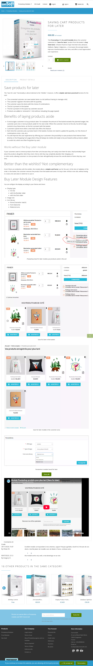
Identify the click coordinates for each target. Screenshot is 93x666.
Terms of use (28, 635)
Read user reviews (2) (57, 70)
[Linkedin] (81, 650)
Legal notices (28, 632)
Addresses (51, 641)
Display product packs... (62, 600)
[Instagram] (77, 650)
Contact (45, 4)
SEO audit (37, 4)
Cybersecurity (29, 649)
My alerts (50, 646)
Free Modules (5, 635)
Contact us (28, 652)
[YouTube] (73, 650)
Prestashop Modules (24, 4)
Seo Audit (4, 638)
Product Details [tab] (27, 80)
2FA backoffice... (38, 600)
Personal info (51, 632)
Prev (4, 588)
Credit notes (51, 638)
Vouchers (50, 644)
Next (89, 588)
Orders (50, 635)
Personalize (81, 663)
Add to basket (63, 60)
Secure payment (29, 643)
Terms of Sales (29, 646)
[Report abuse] (33, 553)
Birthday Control (13, 600)
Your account (52, 629)
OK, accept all (66, 663)
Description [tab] (11, 80)
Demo (46, 474)
